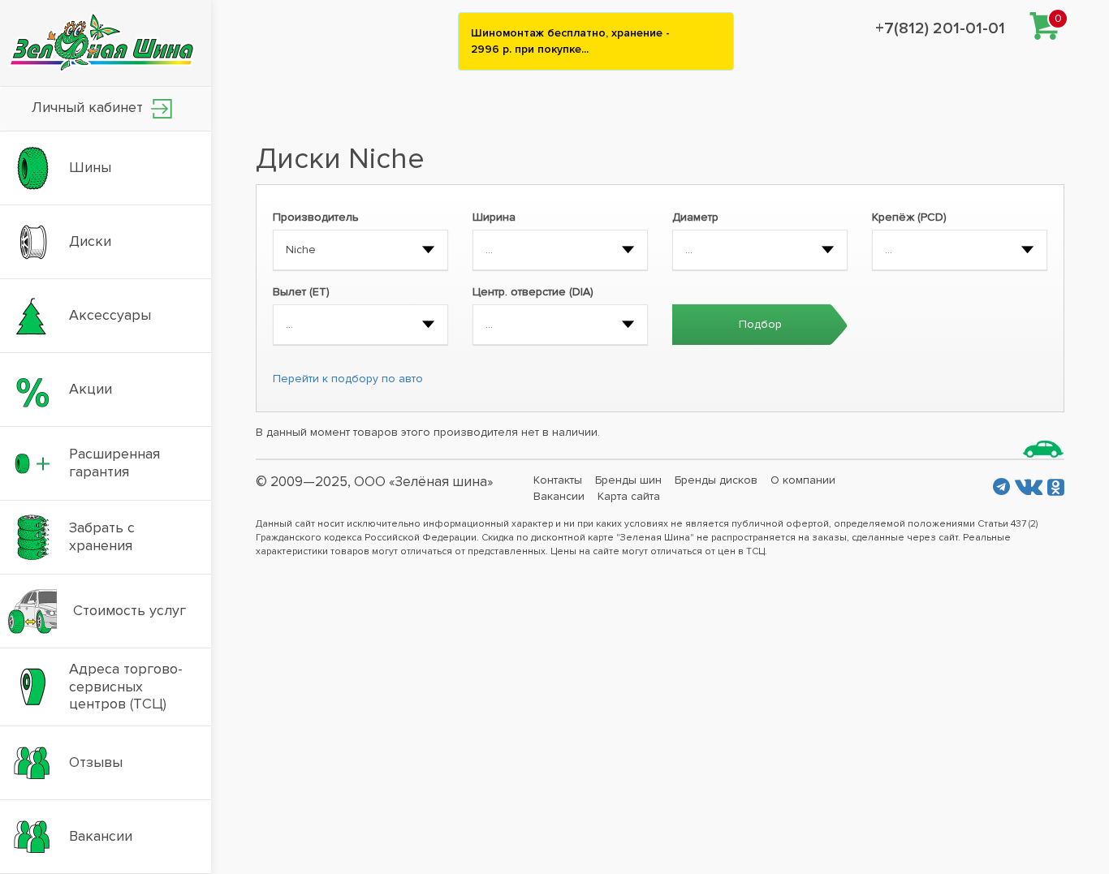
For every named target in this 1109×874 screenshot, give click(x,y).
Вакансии (559, 496)
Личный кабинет (89, 107)
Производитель (316, 217)
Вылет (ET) (301, 292)
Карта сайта (629, 496)
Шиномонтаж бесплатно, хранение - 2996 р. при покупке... (570, 41)
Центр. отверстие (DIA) (533, 292)
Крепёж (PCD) (909, 217)
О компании (802, 480)
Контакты (557, 480)
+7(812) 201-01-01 (940, 28)
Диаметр (695, 217)
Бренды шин (628, 480)
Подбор (760, 324)
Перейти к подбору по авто (348, 378)
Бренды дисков (716, 480)
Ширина (494, 217)
